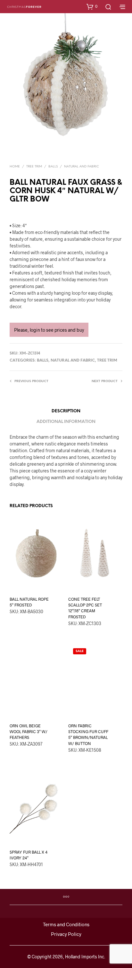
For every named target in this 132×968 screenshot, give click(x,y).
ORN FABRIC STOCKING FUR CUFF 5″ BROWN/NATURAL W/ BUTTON (88, 734)
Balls (53, 166)
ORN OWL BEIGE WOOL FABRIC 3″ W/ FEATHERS (28, 731)
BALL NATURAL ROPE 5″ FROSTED (29, 601)
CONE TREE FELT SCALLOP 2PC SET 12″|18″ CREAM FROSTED (85, 607)
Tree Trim (34, 166)
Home (15, 166)
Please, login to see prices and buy (49, 330)
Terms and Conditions (66, 924)
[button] (92, 6)
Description (66, 411)
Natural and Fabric (81, 166)
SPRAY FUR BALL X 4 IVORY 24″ (28, 854)
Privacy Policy (66, 934)
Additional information (66, 422)
